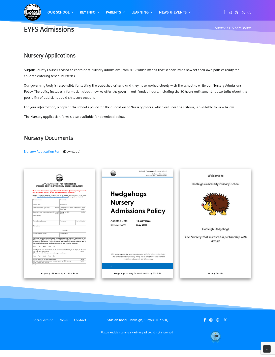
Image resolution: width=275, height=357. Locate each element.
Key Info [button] (88, 12)
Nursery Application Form (43, 151)
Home (219, 28)
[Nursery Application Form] (59, 268)
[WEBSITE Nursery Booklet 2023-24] (215, 268)
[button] (224, 12)
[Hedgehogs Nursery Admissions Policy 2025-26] (137, 268)
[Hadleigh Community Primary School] (32, 12)
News (64, 320)
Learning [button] (140, 12)
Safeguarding (43, 320)
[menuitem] (60, 12)
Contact (80, 320)
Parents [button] (113, 12)
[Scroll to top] (267, 349)
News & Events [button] (173, 12)
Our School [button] (59, 12)
